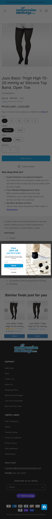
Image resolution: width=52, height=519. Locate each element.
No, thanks (13, 272)
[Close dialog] (49, 245)
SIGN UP (13, 266)
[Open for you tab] (44, 507)
